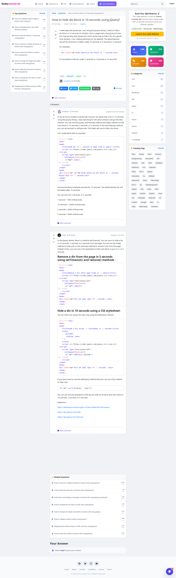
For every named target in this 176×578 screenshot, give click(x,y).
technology (155, 180)
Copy (97, 88)
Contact (82, 569)
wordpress (149, 158)
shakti (64, 235)
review (135, 202)
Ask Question (108, 4)
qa (133, 198)
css (144, 167)
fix (158, 158)
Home (40, 4)
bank (145, 180)
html (62, 76)
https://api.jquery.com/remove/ (70, 417)
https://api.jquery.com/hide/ (69, 412)
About (74, 569)
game (134, 193)
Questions (53, 4)
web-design (143, 206)
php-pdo (152, 198)
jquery (83, 24)
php (134, 154)
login (63, 550)
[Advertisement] (29, 130)
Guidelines (92, 569)
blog (134, 171)
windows (155, 206)
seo (143, 163)
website (135, 163)
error (134, 185)
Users (92, 4)
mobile (143, 193)
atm (152, 202)
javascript (70, 76)
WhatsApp (86, 88)
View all (42, 13)
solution (158, 154)
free (160, 193)
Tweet (75, 88)
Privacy (101, 569)
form (141, 171)
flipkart (152, 193)
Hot (65, 4)
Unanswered (78, 4)
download (136, 180)
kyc (142, 189)
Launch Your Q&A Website (147, 34)
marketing (136, 176)
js (84, 76)
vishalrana (65, 112)
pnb (157, 189)
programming (137, 158)
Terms (109, 569)
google (144, 202)
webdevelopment (152, 185)
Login (171, 3)
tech (150, 163)
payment (153, 167)
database (159, 163)
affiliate (152, 176)
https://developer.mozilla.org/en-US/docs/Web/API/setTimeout (83, 407)
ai (160, 198)
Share (65, 88)
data (149, 189)
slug (134, 206)
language (142, 198)
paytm (135, 189)
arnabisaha (67, 81)
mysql (142, 154)
